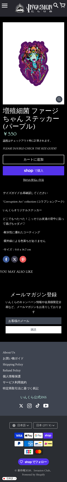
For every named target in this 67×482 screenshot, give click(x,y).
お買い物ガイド (13, 358)
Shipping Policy (13, 364)
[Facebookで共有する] (6, 259)
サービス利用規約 (15, 382)
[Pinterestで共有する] (23, 259)
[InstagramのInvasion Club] (29, 406)
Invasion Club (42, 470)
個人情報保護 (12, 376)
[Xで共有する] (14, 259)
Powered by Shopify (33, 474)
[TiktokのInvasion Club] (37, 406)
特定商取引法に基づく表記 (21, 388)
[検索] (56, 5)
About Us (9, 352)
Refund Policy (11, 370)
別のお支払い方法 (33, 180)
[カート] (62, 5)
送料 (5, 140)
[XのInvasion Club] (21, 406)
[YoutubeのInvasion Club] (46, 406)
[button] (9, 478)
